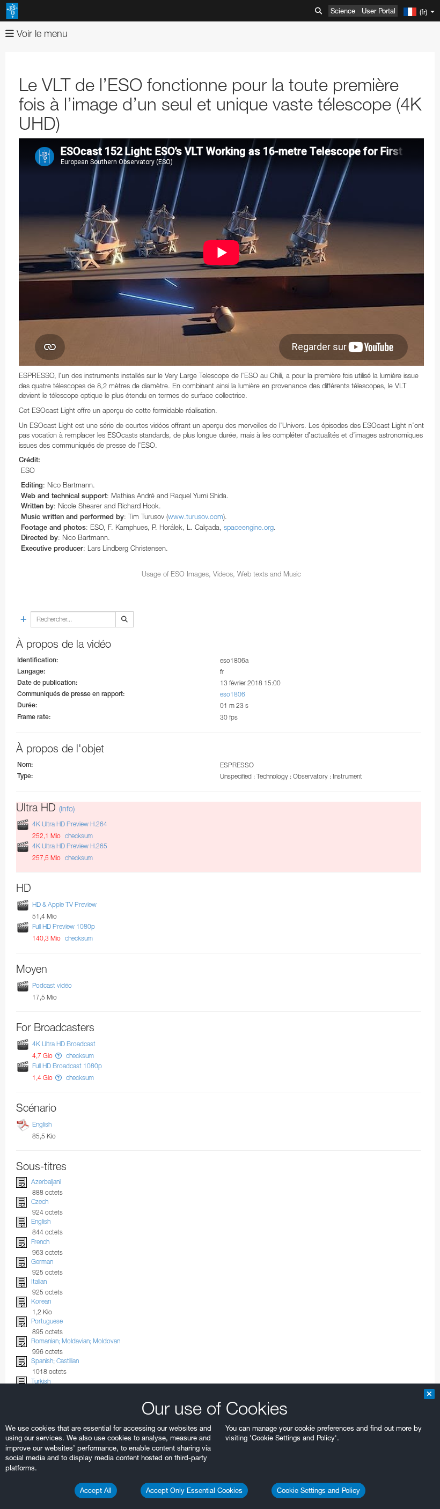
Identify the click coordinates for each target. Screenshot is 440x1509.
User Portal (378, 10)
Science (343, 10)
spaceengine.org (249, 527)
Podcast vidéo (52, 985)
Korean (41, 1301)
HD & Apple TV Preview (64, 904)
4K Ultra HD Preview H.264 (69, 824)
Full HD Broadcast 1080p (67, 1066)
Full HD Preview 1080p (63, 926)
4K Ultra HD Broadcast (64, 1044)
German (42, 1262)
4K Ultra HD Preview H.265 (69, 846)
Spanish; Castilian (55, 1361)
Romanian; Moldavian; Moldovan (75, 1341)
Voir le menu (41, 33)
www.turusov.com (195, 516)
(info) (67, 808)
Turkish (40, 1381)
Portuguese (47, 1321)
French (40, 1242)
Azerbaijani (46, 1182)
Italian (39, 1281)
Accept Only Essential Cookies (194, 1490)
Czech (39, 1201)
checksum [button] (78, 836)
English (42, 1124)
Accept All (96, 1490)
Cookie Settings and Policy (318, 1490)
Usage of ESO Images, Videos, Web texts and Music (221, 573)
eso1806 (232, 694)
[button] (58, 1056)
